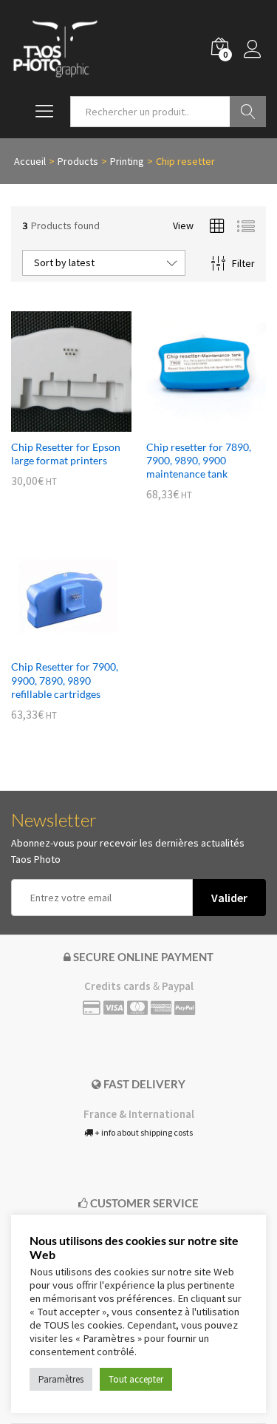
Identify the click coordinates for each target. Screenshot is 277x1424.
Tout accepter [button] (136, 1379)
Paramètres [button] (60, 1379)
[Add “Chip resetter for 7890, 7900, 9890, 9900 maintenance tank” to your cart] (189, 422)
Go (248, 111)
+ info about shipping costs (143, 1132)
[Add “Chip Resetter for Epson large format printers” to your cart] (53, 422)
